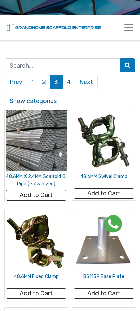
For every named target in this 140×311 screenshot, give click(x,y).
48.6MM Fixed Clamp (36, 276)
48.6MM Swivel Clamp (103, 176)
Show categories (33, 101)
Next (86, 82)
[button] (36, 195)
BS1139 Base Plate (103, 276)
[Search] (127, 65)
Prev (16, 82)
